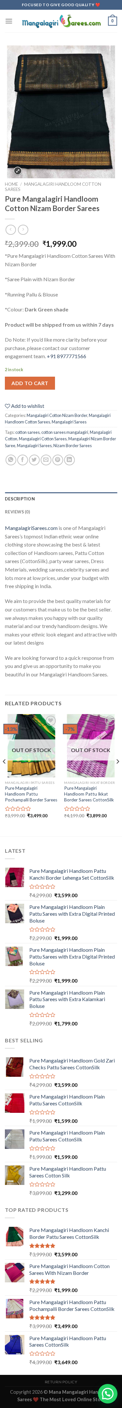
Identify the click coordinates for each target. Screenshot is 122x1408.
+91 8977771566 (66, 356)
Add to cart (29, 383)
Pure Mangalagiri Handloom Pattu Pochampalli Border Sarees (31, 794)
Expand (18, 171)
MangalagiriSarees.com (31, 528)
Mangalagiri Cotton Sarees (43, 438)
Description (20, 498)
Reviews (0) (17, 511)
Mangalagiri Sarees (69, 421)
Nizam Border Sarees (72, 445)
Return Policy (61, 1381)
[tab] (61, 498)
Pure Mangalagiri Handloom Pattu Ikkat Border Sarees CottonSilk (89, 794)
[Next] (117, 774)
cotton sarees (27, 432)
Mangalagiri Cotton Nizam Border (57, 415)
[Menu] (9, 21)
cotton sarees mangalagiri (64, 432)
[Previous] (4, 774)
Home (11, 184)
